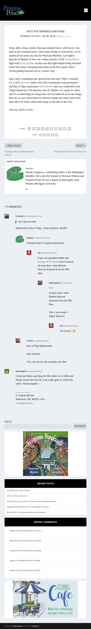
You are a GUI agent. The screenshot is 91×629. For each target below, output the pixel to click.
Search (8, 421)
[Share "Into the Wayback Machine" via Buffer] (56, 128)
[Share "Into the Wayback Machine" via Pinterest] (47, 128)
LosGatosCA (20, 216)
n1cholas (30, 341)
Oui (39, 253)
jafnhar (12, 560)
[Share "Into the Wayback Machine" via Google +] (38, 128)
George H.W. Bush (48, 261)
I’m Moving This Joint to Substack (18, 490)
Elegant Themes (18, 626)
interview (25, 82)
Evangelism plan (24, 403)
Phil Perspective (55, 283)
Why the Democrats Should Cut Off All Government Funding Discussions (31, 501)
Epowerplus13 (21, 371)
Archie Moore (72, 59)
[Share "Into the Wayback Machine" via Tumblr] (43, 128)
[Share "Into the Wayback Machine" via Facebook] (29, 128)
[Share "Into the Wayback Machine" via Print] (69, 128)
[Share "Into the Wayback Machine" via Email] (65, 128)
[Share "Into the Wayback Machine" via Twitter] (34, 128)
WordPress (35, 626)
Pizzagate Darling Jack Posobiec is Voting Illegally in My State (28, 507)
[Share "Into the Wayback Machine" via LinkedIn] (51, 128)
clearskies (13, 550)
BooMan (35, 36)
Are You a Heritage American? (17, 496)
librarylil (13, 540)
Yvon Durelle (27, 63)
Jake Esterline (46, 86)
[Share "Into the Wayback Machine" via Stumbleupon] (60, 128)
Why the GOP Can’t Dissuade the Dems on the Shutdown (26, 512)
